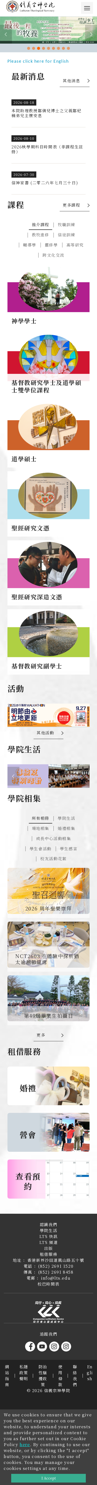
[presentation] (6, 34)
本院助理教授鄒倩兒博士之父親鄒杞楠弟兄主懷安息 (46, 113)
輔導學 (29, 245)
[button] (28, 48)
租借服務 (48, 1254)
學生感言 (68, 849)
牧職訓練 (66, 224)
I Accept (49, 1478)
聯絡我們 (75, 1375)
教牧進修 (40, 235)
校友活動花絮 (53, 858)
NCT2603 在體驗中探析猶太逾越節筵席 (47, 959)
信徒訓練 (66, 235)
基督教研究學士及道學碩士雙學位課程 (46, 386)
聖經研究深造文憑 (36, 596)
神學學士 (24, 320)
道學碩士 (24, 458)
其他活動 (45, 733)
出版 (48, 1248)
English (90, 1372)
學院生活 (66, 818)
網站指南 (7, 1375)
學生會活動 (40, 849)
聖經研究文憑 (30, 527)
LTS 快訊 (48, 1236)
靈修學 (51, 245)
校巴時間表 (48, 1284)
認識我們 (48, 1224)
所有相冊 (40, 818)
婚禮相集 (66, 828)
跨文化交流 (53, 255)
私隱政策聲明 (23, 1372)
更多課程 (71, 205)
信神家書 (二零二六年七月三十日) (44, 183)
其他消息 (71, 80)
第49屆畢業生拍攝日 (48, 1015)
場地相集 (40, 828)
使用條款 (60, 1375)
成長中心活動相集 (53, 838)
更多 (41, 1035)
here (25, 1444)
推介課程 (40, 224)
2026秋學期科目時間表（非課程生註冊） (47, 149)
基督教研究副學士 (36, 665)
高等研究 (75, 245)
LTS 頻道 (48, 1242)
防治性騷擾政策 (43, 1375)
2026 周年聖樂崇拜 (48, 908)
